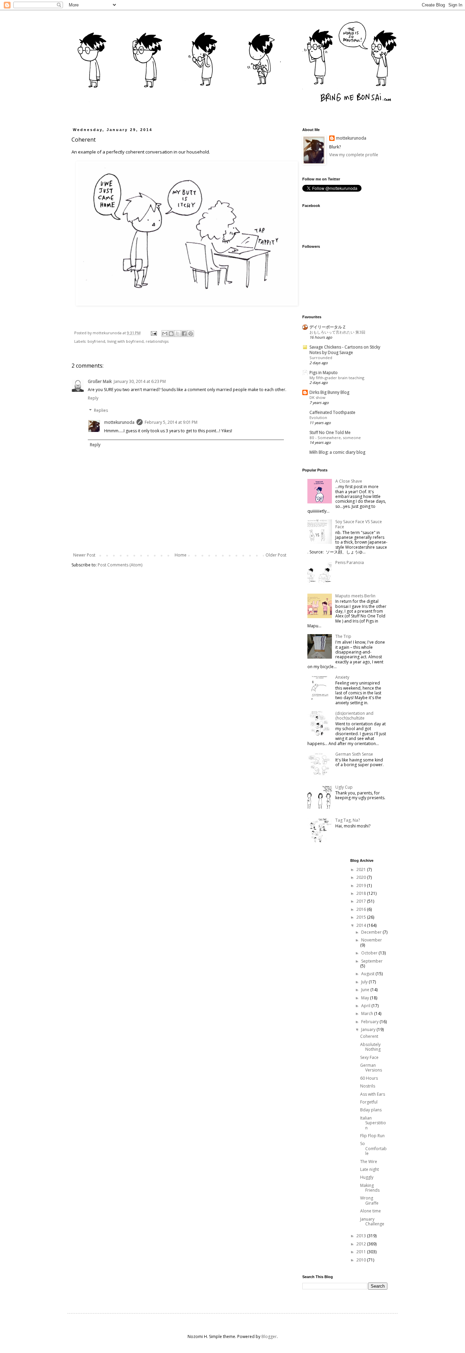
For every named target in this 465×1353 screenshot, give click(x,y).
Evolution (318, 417)
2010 (361, 1260)
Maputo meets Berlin (355, 596)
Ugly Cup (344, 787)
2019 (361, 885)
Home (181, 555)
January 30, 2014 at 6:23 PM (140, 381)
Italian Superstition (373, 1123)
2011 (361, 1252)
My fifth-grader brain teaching (336, 377)
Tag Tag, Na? (347, 820)
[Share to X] (177, 333)
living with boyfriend (125, 341)
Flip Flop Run (372, 1136)
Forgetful (369, 1102)
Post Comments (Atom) (120, 565)
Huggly (366, 1177)
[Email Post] (153, 332)
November (371, 940)
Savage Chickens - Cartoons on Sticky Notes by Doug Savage (344, 349)
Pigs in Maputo (323, 372)
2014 (361, 925)
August (368, 974)
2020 (361, 877)
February (370, 1022)
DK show (317, 397)
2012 (361, 1244)
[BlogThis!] (171, 333)
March (367, 1013)
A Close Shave (348, 481)
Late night (369, 1169)
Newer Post (84, 555)
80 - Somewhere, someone (335, 437)
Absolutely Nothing (370, 1047)
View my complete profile (353, 155)
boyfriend (96, 341)
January (368, 1029)
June (365, 990)
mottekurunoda (119, 422)
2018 (361, 893)
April (366, 1006)
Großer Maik (100, 381)
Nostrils (367, 1086)
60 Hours (369, 1078)
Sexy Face (369, 1057)
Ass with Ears (372, 1094)
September (372, 961)
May (365, 998)
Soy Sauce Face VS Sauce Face (358, 524)
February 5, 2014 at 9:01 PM (171, 422)
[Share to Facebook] (184, 333)
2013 (361, 1236)
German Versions (371, 1067)
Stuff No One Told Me (330, 432)
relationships (157, 341)
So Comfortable (373, 1148)
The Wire (368, 1161)
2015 (361, 917)
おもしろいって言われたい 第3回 (337, 332)
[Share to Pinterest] (190, 333)
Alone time (370, 1211)
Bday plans (371, 1110)
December (372, 932)
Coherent (369, 1036)
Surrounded (320, 357)
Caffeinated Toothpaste (332, 412)
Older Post (276, 555)
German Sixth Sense (354, 754)
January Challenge (372, 1221)
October (370, 953)
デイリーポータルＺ (327, 327)
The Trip (343, 636)
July (365, 982)
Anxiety (342, 677)
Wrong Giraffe (369, 1200)
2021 (361, 869)
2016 (361, 909)
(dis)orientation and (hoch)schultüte (354, 715)
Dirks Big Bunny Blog (329, 392)
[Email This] (164, 333)
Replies (101, 410)
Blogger (269, 1336)
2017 (361, 901)
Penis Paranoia (349, 562)
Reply (93, 398)
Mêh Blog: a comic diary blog (337, 452)
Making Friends (370, 1187)
